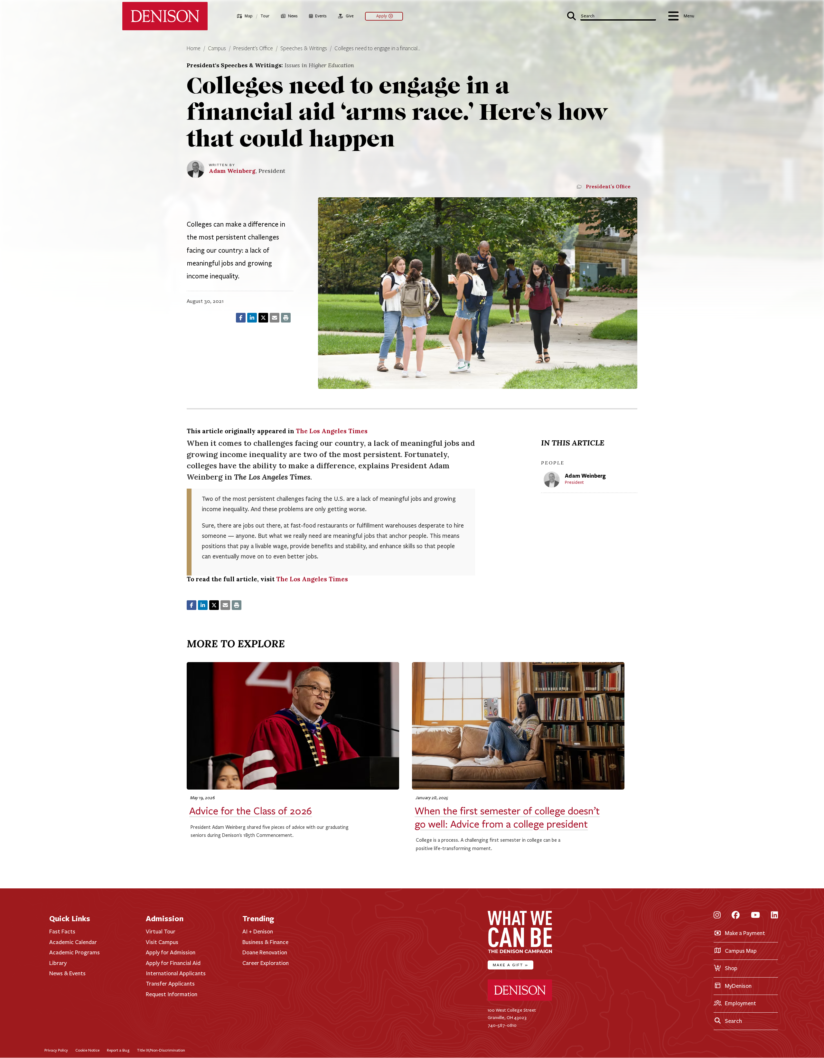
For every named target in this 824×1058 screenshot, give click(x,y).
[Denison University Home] (520, 999)
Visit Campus (162, 942)
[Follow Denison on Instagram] (717, 915)
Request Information (171, 994)
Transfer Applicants (170, 983)
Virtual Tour (160, 931)
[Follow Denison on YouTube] (755, 915)
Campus (217, 48)
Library (58, 963)
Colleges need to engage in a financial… (377, 48)
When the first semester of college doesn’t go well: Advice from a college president (507, 817)
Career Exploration (265, 963)
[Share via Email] (274, 318)
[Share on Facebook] (241, 318)
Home (194, 48)
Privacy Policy (56, 1050)
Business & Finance (265, 942)
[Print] (286, 318)
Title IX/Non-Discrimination (161, 1050)
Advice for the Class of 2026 (250, 811)
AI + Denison (257, 931)
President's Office (253, 48)
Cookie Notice (87, 1050)
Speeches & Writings (303, 48)
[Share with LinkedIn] (252, 318)
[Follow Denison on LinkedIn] (774, 915)
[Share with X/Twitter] (263, 318)
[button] (611, 15)
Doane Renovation (264, 952)
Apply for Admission (170, 952)
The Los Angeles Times (332, 431)
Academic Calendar (73, 942)
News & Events (67, 973)
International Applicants (176, 973)
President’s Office (608, 187)
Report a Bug (118, 1050)
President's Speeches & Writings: (270, 65)
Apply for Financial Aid (173, 963)
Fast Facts (62, 931)
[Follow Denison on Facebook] (736, 915)
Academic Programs (74, 952)
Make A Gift (510, 964)
